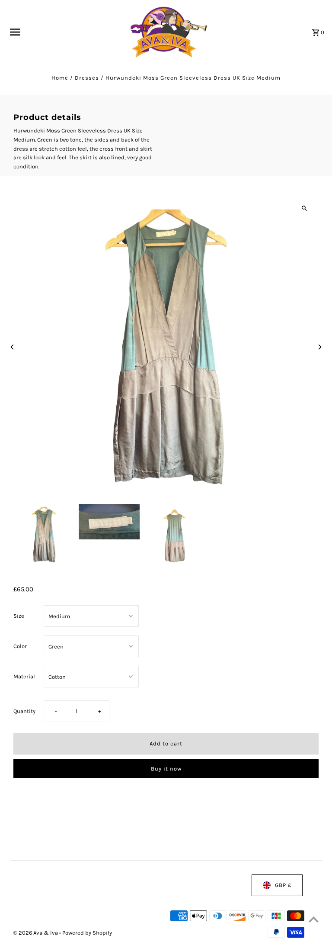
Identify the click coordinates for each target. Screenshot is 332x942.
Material (24, 676)
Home (59, 77)
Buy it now (166, 768)
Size (18, 616)
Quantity (24, 711)
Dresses (87, 77)
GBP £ (283, 885)
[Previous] (12, 347)
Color (20, 646)
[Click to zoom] (304, 208)
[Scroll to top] (313, 919)
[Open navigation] (63, 32)
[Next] (319, 347)
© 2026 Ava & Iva (36, 932)
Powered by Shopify (87, 932)
